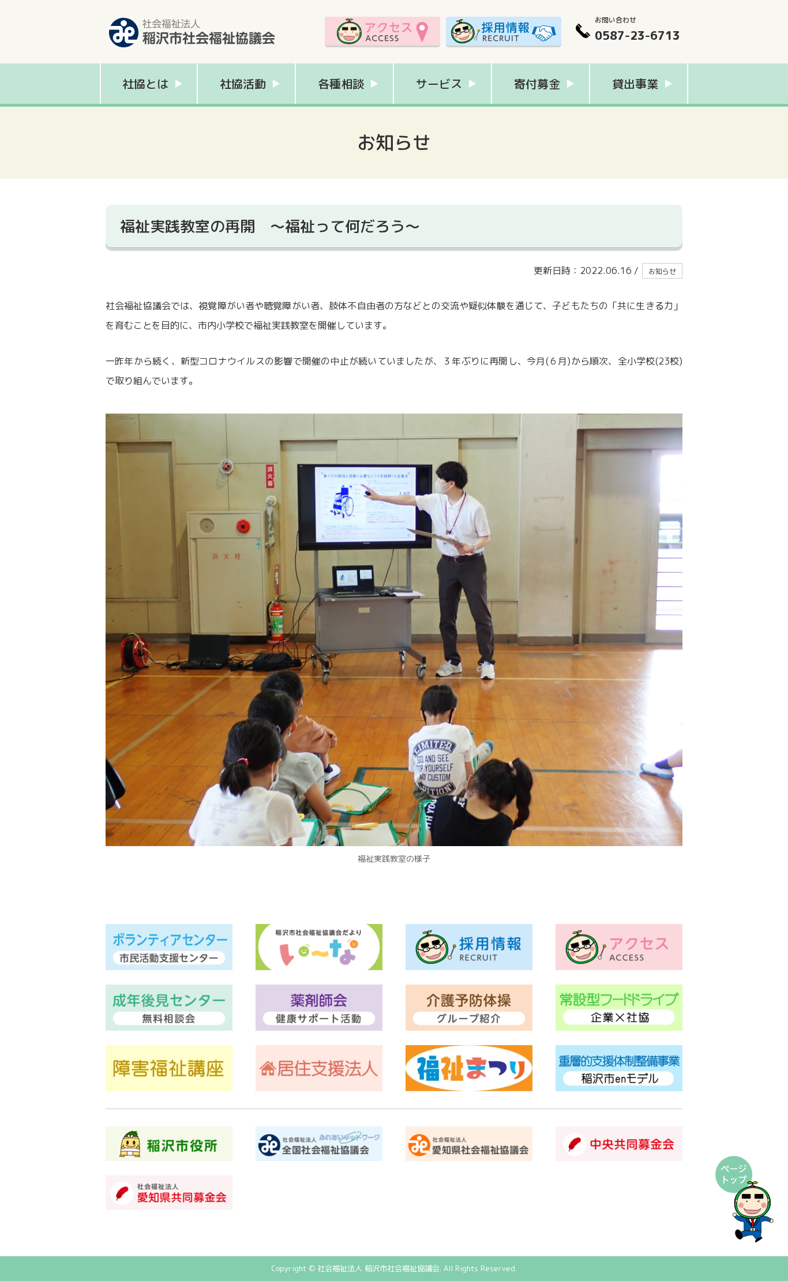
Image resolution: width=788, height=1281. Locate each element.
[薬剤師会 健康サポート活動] (319, 990)
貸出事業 (635, 84)
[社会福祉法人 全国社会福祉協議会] (319, 1132)
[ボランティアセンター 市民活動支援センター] (169, 930)
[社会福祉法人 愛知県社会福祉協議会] (469, 1132)
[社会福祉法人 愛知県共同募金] (169, 1181)
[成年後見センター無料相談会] (169, 990)
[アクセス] (382, 32)
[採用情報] (503, 32)
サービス (439, 84)
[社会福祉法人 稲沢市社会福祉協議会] (192, 14)
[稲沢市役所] (169, 1132)
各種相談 (341, 84)
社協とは (145, 84)
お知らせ (662, 271)
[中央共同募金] (619, 1132)
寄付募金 (537, 84)
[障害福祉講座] (169, 1051)
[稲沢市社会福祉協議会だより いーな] (319, 930)
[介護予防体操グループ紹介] (469, 990)
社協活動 (243, 84)
